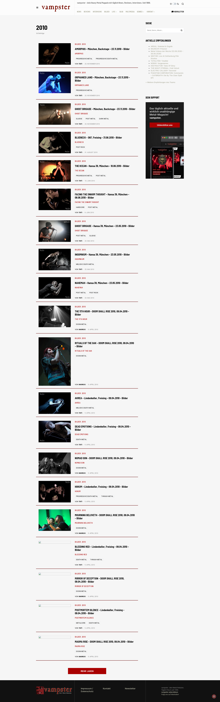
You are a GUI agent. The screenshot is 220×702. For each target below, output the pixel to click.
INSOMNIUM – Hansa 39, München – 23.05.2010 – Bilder (102, 254)
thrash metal (107, 496)
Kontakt (107, 688)
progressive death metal (107, 59)
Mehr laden (87, 671)
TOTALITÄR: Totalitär (159, 61)
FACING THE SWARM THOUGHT (87, 202)
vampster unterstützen (169, 692)
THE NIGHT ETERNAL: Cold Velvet (165, 68)
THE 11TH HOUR (81, 319)
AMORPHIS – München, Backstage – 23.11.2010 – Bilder (102, 48)
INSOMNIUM (79, 259)
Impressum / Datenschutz (87, 690)
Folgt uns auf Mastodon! (170, 694)
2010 (84, 44)
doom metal (81, 324)
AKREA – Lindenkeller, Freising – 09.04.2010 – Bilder (101, 398)
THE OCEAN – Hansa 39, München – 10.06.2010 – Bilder (102, 165)
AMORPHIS (79, 53)
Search (181, 30)
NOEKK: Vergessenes (159, 63)
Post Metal (90, 119)
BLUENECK (79, 142)
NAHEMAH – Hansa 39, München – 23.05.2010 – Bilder (101, 282)
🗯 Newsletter (177, 11)
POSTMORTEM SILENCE (84, 618)
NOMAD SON (79, 463)
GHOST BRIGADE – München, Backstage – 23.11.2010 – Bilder (105, 108)
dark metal (104, 119)
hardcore (80, 207)
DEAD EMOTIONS (81, 434)
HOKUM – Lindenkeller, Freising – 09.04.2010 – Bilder (101, 486)
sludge (79, 119)
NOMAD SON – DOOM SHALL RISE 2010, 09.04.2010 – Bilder (104, 458)
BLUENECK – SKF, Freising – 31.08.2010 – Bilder (98, 137)
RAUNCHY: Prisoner (159, 49)
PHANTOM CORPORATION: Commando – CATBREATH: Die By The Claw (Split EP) (167, 75)
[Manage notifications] (214, 696)
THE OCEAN (79, 170)
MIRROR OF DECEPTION (84, 586)
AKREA (77, 403)
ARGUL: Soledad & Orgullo (162, 46)
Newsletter (130, 688)
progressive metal (84, 59)
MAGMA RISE (80, 646)
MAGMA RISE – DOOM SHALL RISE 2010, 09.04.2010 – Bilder (104, 641)
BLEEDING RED (81, 554)
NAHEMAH (79, 287)
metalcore (80, 623)
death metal (81, 439)
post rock (80, 147)
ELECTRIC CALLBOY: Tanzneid (163, 71)
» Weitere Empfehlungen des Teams (160, 82)
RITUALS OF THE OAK (83, 351)
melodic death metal (85, 264)
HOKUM (77, 491)
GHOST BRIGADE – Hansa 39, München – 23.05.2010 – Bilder (105, 225)
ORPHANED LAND (82, 85)
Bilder (78, 44)
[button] (37, 7)
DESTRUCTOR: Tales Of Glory (163, 66)
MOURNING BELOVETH (84, 523)
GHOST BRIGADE (81, 113)
